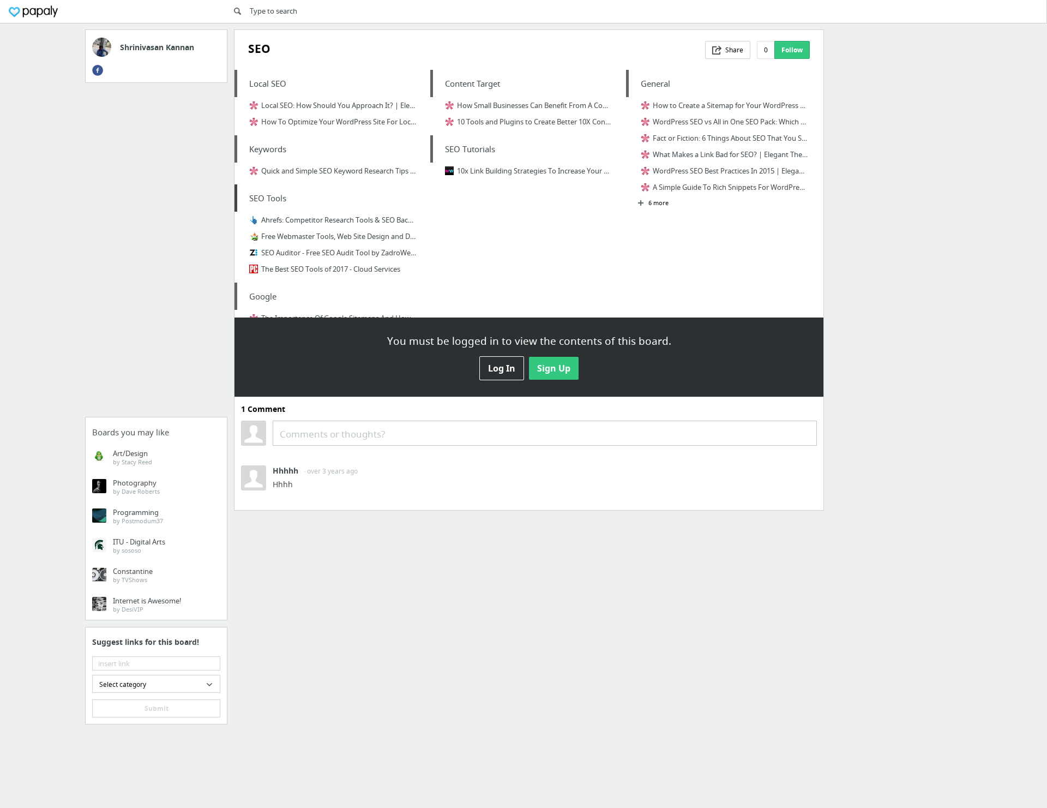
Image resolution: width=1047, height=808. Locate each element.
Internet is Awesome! (147, 604)
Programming (138, 516)
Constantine (133, 575)
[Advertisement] (156, 253)
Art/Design (132, 457)
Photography (136, 486)
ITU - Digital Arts (139, 545)
